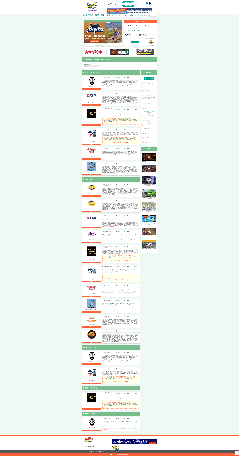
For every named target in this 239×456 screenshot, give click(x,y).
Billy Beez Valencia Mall (107, 200)
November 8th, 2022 (146, 128)
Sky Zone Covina (107, 316)
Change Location (128, 5)
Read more (112, 103)
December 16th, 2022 (146, 103)
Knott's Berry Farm (107, 231)
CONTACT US (91, 451)
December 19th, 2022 (146, 95)
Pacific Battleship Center (107, 129)
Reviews (135, 109)
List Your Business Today (128, 2)
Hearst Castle (107, 77)
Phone (128, 77)
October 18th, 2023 (146, 81)
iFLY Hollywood (107, 93)
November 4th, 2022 (146, 136)
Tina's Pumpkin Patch (107, 331)
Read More (144, 86)
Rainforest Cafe (107, 148)
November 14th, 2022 (146, 113)
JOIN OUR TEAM (99, 451)
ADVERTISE (84, 451)
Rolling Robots (107, 163)
